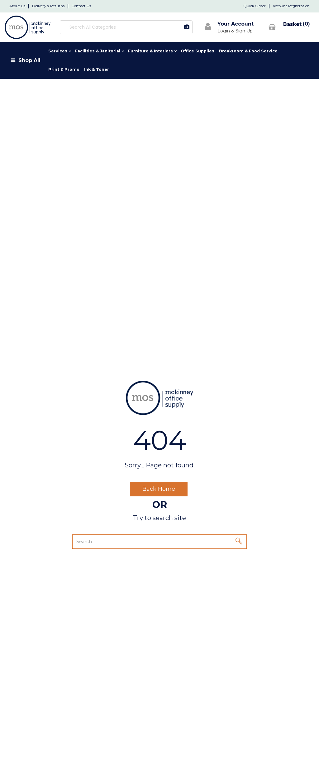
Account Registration (291, 6)
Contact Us (81, 6)
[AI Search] (186, 27)
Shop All (29, 60)
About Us (17, 6)
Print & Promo (63, 69)
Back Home (158, 488)
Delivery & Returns (48, 6)
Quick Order (254, 6)
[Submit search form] (163, 27)
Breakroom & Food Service (248, 51)
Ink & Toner (96, 69)
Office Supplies (197, 51)
